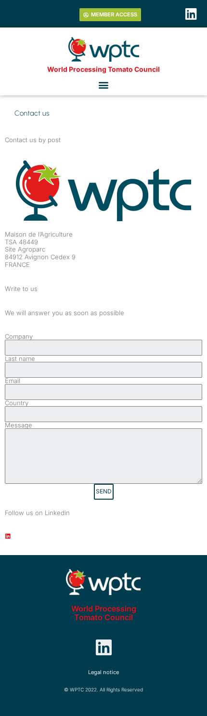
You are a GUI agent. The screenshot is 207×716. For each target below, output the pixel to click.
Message (18, 425)
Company (19, 336)
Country (16, 403)
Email (12, 381)
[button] (104, 85)
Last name (20, 359)
